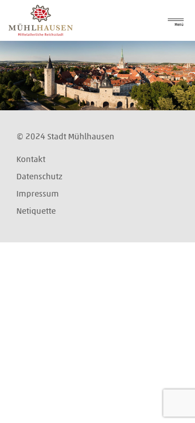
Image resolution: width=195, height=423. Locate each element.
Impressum (37, 193)
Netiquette (36, 211)
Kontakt (30, 159)
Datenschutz (39, 176)
